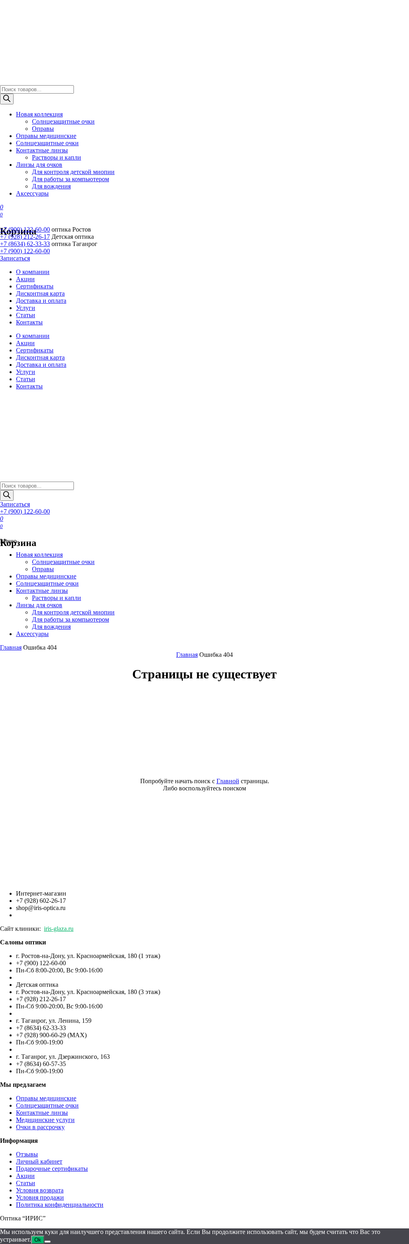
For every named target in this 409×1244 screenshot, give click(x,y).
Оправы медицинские (46, 135)
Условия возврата (40, 1190)
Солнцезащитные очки (63, 121)
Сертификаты (35, 286)
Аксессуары (32, 193)
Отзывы (27, 1154)
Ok (37, 1240)
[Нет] (47, 1241)
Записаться (15, 258)
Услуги (25, 307)
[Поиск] (7, 99)
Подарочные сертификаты (52, 1168)
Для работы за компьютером (70, 179)
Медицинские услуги (45, 1119)
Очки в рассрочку (40, 1127)
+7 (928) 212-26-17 (25, 236)
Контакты (29, 322)
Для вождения (51, 186)
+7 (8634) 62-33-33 (25, 243)
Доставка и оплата (41, 300)
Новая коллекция (39, 114)
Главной (227, 781)
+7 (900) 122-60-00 (25, 229)
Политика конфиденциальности (59, 1204)
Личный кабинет (39, 1161)
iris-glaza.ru (58, 928)
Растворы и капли (56, 157)
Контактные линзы (42, 150)
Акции (25, 279)
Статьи (25, 315)
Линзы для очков (39, 164)
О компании (33, 271)
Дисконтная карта (40, 293)
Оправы (43, 128)
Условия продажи (40, 1197)
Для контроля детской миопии (73, 171)
